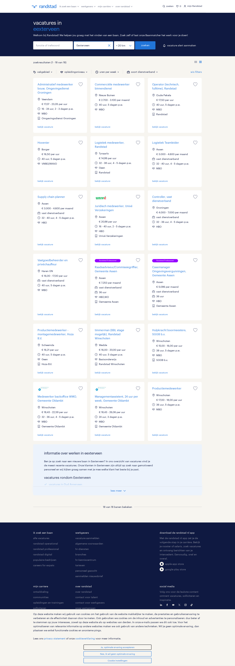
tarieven (80, 565)
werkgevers (87, 6)
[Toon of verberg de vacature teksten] (198, 62)
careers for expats (43, 565)
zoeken (145, 45)
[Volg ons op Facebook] (168, 604)
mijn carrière (104, 6)
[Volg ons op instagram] (186, 604)
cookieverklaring (85, 638)
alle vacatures (41, 538)
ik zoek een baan (67, 6)
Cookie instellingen (117, 660)
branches (80, 554)
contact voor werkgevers (90, 602)
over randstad (122, 6)
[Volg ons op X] (180, 604)
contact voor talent (86, 597)
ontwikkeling (40, 591)
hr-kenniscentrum (85, 559)
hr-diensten (82, 548)
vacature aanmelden (87, 538)
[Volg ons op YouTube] (174, 604)
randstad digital (42, 554)
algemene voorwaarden (89, 543)
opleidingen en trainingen (48, 602)
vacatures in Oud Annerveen (65, 484)
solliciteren (39, 608)
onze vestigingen (85, 608)
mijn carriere (40, 586)
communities (41, 597)
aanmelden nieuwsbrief (89, 576)
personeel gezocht (86, 570)
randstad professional (46, 548)
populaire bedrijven (44, 559)
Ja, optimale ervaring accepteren (117, 647)
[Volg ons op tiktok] (192, 604)
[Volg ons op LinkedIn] (162, 604)
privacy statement (54, 638)
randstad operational (45, 543)
